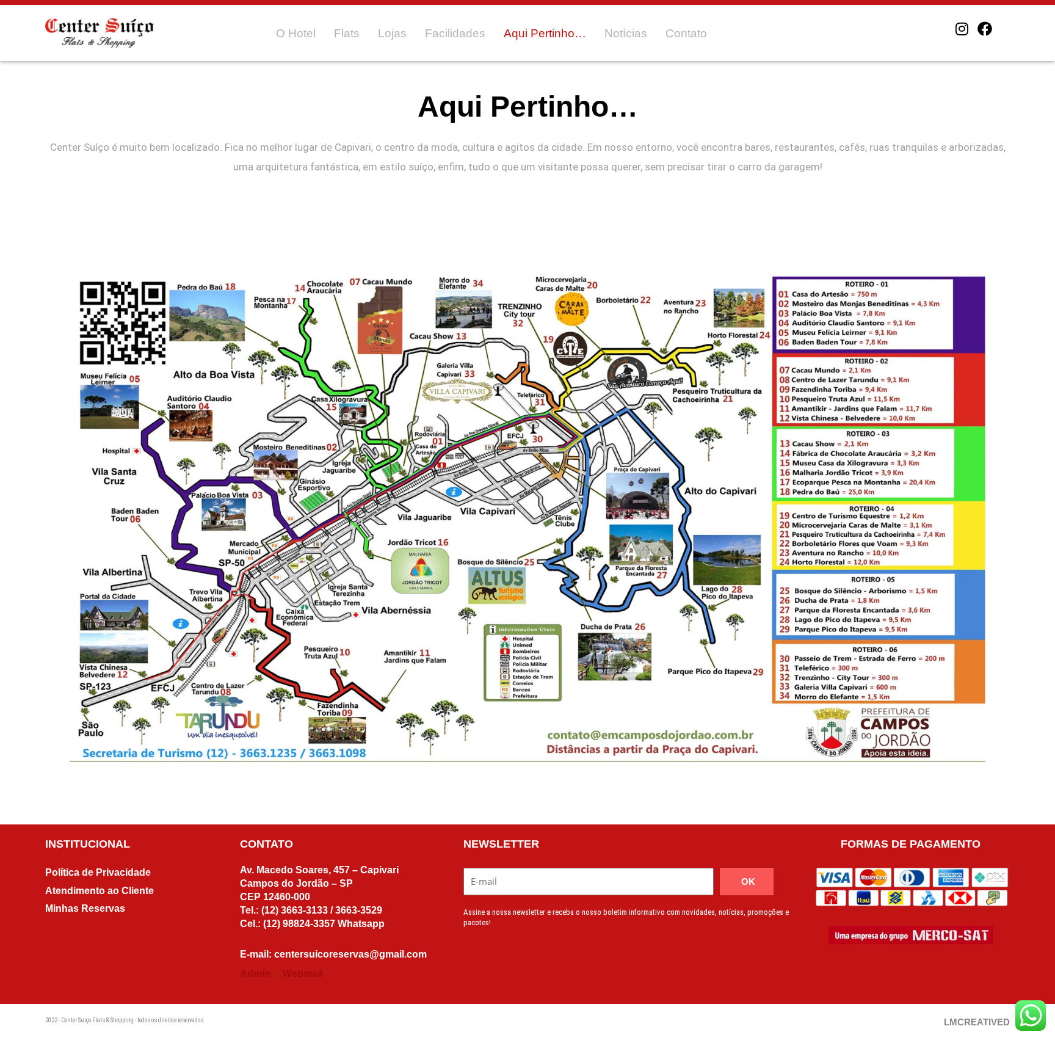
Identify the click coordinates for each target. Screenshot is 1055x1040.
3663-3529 (358, 910)
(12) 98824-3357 (299, 923)
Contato (686, 33)
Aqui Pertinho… (545, 33)
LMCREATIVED (977, 1022)
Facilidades (455, 33)
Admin (255, 974)
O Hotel (296, 33)
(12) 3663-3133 (293, 910)
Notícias (625, 33)
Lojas (392, 33)
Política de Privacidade (98, 872)
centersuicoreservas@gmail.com (350, 954)
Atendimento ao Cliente (99, 890)
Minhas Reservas (85, 908)
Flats (347, 33)
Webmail (302, 974)
